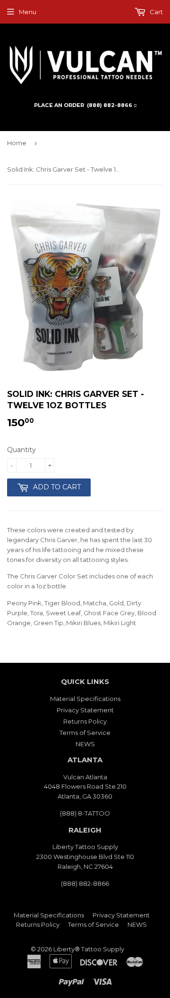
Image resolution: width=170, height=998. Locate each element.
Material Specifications (85, 698)
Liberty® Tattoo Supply (88, 949)
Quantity (21, 449)
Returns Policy (85, 721)
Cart (155, 12)
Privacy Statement (85, 710)
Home (16, 143)
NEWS (85, 744)
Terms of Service (85, 732)
